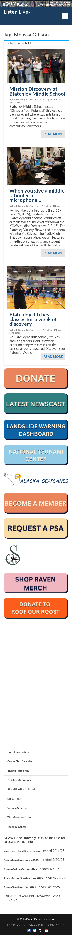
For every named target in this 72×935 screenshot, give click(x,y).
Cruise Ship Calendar (19, 761)
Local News (55, 99)
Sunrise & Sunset (17, 808)
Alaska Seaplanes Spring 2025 (21, 859)
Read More (53, 134)
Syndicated (15, 102)
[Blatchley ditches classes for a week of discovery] (36, 287)
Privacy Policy (37, 925)
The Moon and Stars (19, 817)
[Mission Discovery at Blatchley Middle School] (36, 66)
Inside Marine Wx (18, 770)
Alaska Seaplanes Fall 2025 (20, 887)
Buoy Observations (18, 751)
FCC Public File (16, 925)
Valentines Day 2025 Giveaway (22, 851)
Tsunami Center (16, 826)
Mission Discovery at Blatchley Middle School (37, 91)
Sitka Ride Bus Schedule (21, 789)
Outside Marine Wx (19, 780)
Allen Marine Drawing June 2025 (23, 878)
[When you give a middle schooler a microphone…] (36, 166)
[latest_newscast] (36, 413)
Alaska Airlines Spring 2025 (20, 869)
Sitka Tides (14, 798)
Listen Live (16, 12)
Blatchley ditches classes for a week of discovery (33, 319)
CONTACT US (56, 925)
